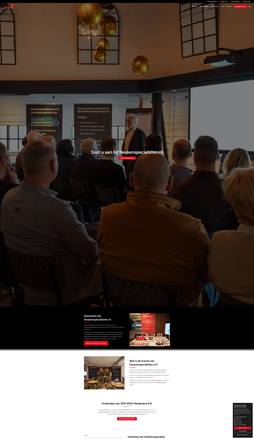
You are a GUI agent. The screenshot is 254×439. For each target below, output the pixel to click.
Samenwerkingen (204, 6)
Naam (86, 435)
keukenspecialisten (157, 380)
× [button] (251, 404)
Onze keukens (214, 6)
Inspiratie (194, 6)
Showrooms (229, 6)
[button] (249, 6)
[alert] (243, 420)
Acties (223, 6)
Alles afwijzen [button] (242, 431)
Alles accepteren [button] (243, 427)
